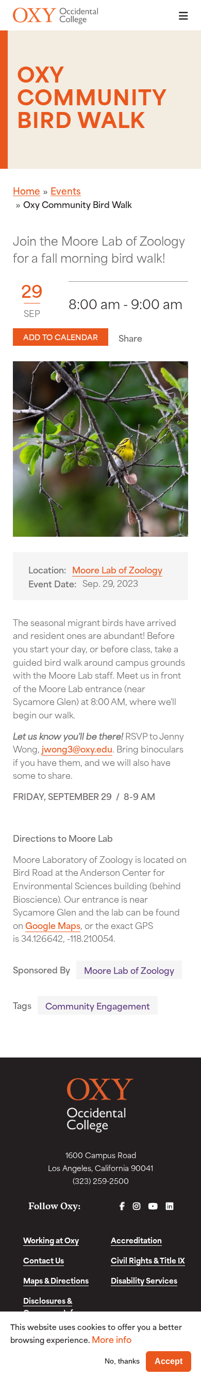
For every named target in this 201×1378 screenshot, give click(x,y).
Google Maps (52, 925)
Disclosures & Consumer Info (50, 1306)
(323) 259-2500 (101, 1181)
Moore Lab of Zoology (117, 569)
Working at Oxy (51, 1240)
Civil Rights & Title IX (148, 1260)
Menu (180, 15)
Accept (168, 1361)
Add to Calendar (60, 337)
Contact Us (43, 1260)
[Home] (55, 16)
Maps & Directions (56, 1280)
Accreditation (136, 1240)
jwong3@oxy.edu (77, 748)
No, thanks (122, 1361)
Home (26, 190)
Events (66, 190)
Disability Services (144, 1280)
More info (111, 1339)
